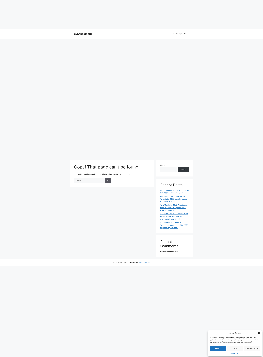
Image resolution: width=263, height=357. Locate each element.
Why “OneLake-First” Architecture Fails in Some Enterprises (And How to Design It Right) (174, 207)
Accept (218, 348)
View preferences (252, 348)
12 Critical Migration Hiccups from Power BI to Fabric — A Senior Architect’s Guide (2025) (174, 216)
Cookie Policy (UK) (180, 34)
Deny (235, 348)
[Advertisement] (131, 14)
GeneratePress (144, 263)
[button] (259, 333)
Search (163, 166)
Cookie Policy (234, 353)
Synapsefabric (83, 33)
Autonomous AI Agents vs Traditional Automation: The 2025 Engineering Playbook (174, 225)
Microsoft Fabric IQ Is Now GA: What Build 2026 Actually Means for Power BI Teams (173, 199)
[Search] (108, 180)
